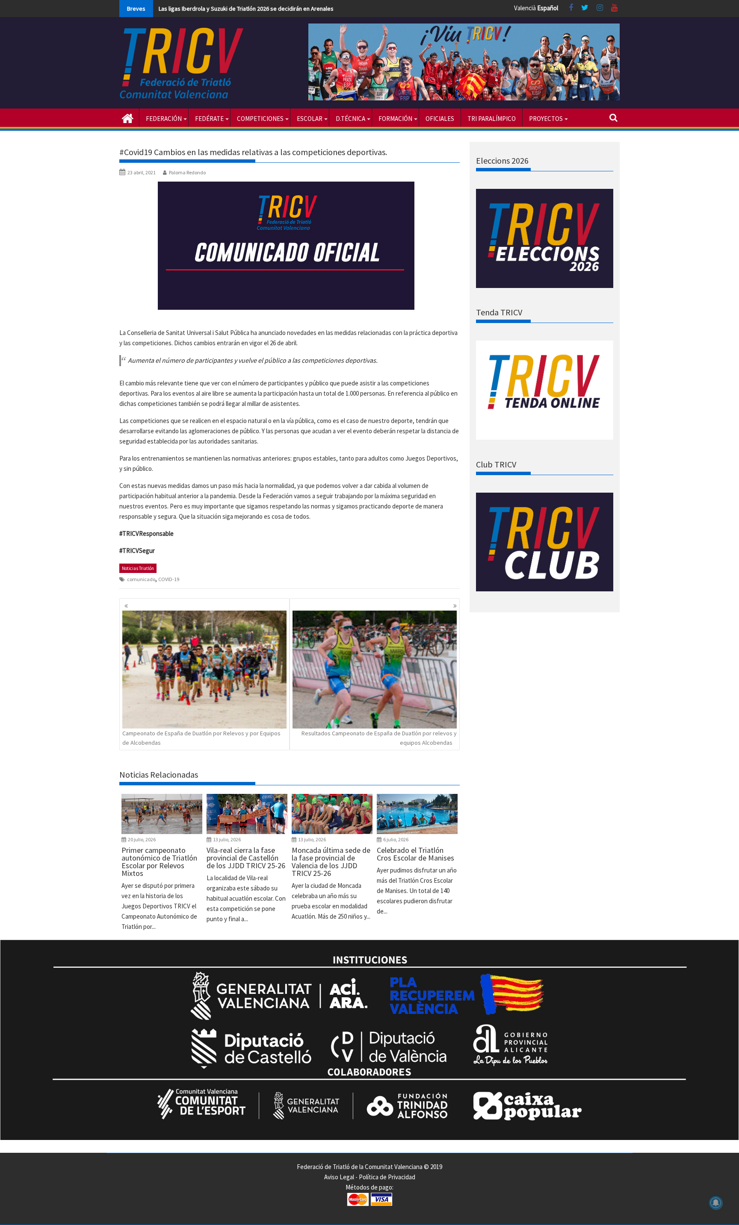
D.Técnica (350, 119)
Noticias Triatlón (138, 568)
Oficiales (440, 119)
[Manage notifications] (716, 1203)
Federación (164, 119)
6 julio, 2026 (395, 839)
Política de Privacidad (387, 1177)
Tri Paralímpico (491, 119)
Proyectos (546, 119)
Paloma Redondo (187, 172)
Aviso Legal (339, 1177)
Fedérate (209, 119)
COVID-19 (168, 579)
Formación (395, 119)
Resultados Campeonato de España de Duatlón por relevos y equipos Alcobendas (379, 737)
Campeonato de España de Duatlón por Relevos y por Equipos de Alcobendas (201, 737)
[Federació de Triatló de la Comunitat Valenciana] (127, 117)
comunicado (141, 579)
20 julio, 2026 (142, 839)
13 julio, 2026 (227, 839)
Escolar (309, 119)
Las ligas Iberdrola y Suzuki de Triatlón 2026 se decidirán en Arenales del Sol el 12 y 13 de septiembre (288, 8)
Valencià (525, 8)
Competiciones (260, 119)
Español (547, 8)
